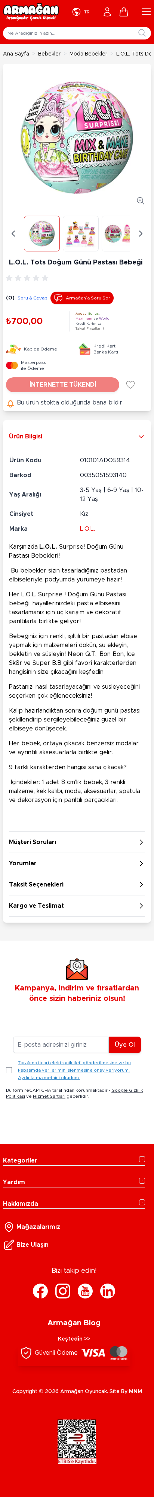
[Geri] (13, 233)
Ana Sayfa (16, 54)
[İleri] (140, 233)
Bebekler (49, 54)
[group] (28, 278)
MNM (135, 1391)
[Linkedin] (107, 1291)
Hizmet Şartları (49, 1096)
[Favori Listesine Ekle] (130, 385)
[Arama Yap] (142, 32)
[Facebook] (40, 1291)
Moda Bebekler (88, 54)
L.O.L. (87, 529)
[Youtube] (85, 1291)
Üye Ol (125, 1045)
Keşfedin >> (74, 1339)
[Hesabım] (107, 12)
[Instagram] (62, 1291)
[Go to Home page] (31, 12)
